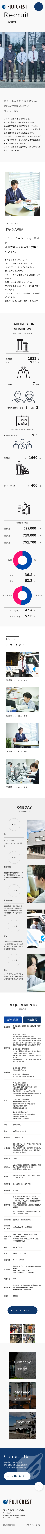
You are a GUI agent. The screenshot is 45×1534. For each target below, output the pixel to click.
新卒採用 (12, 1019)
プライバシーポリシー (34, 1525)
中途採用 (32, 1019)
